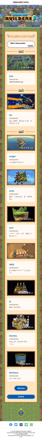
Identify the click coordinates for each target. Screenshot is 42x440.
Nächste (21, 388)
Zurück (21, 397)
